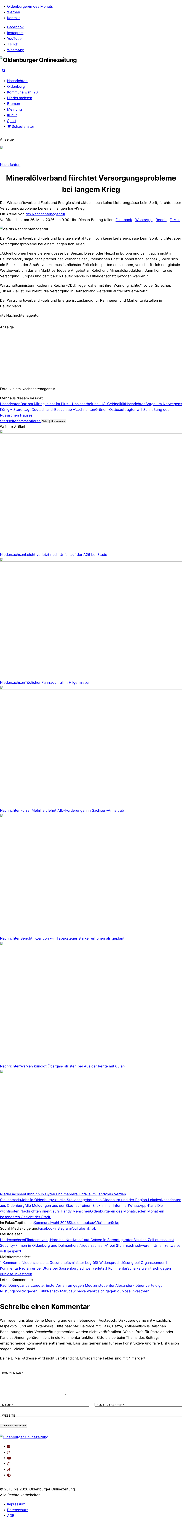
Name (8, 1405)
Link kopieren (58, 421)
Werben (13, 12)
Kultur (12, 115)
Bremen (13, 104)
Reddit (161, 220)
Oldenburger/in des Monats (30, 6)
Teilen (45, 421)
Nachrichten (17, 81)
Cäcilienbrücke (106, 1223)
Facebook (15, 27)
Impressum (16, 1504)
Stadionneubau (81, 1223)
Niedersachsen (19, 98)
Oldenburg (16, 86)
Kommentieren (28, 421)
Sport (11, 121)
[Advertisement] (91, 357)
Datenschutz (17, 1510)
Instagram (15, 33)
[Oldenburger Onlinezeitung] (24, 1437)
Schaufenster (22, 126)
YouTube (14, 38)
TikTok (12, 44)
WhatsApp (15, 50)
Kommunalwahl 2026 (51, 1223)
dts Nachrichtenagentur (45, 214)
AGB (10, 1515)
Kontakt (13, 18)
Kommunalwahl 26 (22, 92)
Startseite (8, 421)
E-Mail (175, 220)
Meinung (14, 109)
